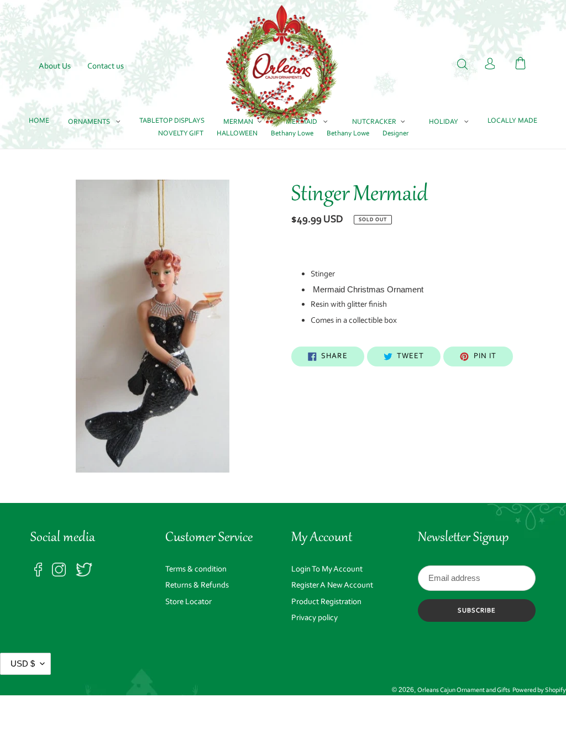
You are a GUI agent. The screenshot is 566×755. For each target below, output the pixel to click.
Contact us (105, 66)
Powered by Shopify (539, 690)
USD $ (23, 663)
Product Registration (326, 602)
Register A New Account (332, 585)
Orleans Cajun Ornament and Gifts (463, 690)
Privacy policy (314, 618)
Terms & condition (196, 569)
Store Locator (188, 602)
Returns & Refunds (197, 585)
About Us (55, 66)
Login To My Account (327, 569)
